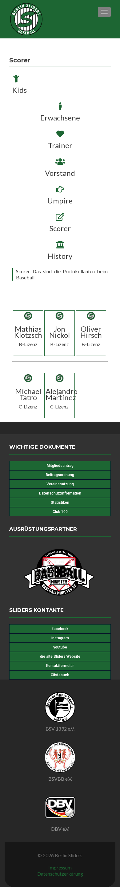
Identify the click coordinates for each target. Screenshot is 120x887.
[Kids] (16, 78)
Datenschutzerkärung (60, 874)
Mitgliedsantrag (60, 465)
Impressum (60, 867)
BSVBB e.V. (60, 779)
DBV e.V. (60, 829)
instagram (60, 638)
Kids (19, 89)
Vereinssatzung (60, 484)
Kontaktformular (60, 666)
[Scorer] (60, 217)
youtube (60, 647)
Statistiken (60, 502)
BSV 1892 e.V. (60, 728)
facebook (60, 629)
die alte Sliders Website (60, 656)
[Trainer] (60, 134)
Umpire (60, 200)
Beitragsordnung (60, 475)
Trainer (60, 145)
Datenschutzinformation (60, 493)
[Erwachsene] (60, 106)
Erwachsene (60, 117)
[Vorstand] (60, 161)
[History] (60, 244)
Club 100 (60, 512)
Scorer (60, 228)
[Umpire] (60, 189)
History (60, 255)
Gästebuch (60, 675)
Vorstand (60, 172)
